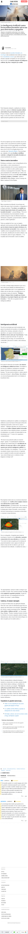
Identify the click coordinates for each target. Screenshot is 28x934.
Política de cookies (5, 918)
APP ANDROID (4, 873)
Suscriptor (15, 780)
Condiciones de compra (6, 916)
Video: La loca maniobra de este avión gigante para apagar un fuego (13, 723)
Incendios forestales (21, 768)
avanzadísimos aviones (8, 56)
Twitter (3, 898)
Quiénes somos (4, 875)
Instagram (3, 902)
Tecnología (8, 770)
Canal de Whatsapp (5, 877)
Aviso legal (3, 912)
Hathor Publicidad (5, 885)
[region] (11, 40)
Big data (4, 768)
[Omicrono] (14, 4)
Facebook (3, 900)
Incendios (3, 770)
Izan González (8, 47)
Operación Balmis (13, 151)
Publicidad (3, 889)
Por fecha (3, 775)
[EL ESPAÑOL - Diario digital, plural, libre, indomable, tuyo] (14, 1)
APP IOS (2, 871)
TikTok (2, 904)
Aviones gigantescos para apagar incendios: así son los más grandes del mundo (13, 727)
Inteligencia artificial (11, 768)
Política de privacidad (6, 914)
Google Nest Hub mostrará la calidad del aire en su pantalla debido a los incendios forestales (14, 731)
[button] (11, 932)
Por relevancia (11, 775)
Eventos (3, 887)
